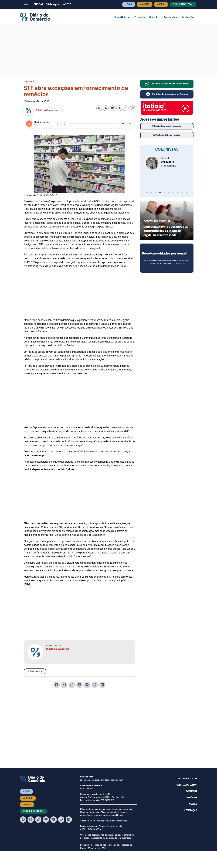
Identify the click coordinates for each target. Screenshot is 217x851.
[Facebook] (56, 685)
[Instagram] (64, 685)
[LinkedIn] (102, 685)
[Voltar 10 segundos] (57, 123)
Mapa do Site (94, 848)
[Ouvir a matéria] (29, 123)
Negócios (154, 17)
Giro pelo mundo (169, 158)
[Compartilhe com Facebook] (99, 108)
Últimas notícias (187, 778)
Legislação (188, 17)
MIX (104, 848)
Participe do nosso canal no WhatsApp (170, 83)
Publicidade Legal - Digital (168, 135)
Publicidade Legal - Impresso (168, 126)
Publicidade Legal (183, 4)
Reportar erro (36, 671)
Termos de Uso (99, 845)
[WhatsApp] (95, 685)
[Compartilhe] (132, 108)
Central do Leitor (186, 785)
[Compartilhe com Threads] (112, 108)
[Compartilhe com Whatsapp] (126, 108)
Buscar (39, 4)
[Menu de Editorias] (25, 4)
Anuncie (144, 4)
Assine (161, 4)
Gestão (193, 804)
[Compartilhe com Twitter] (105, 108)
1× (123, 123)
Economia (139, 17)
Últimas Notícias (121, 17)
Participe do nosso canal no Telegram (170, 94)
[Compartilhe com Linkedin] (119, 108)
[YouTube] (79, 685)
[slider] (93, 123)
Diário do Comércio (57, 649)
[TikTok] (72, 685)
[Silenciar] (130, 123)
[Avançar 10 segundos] (64, 123)
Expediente (85, 845)
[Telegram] (87, 685)
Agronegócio (171, 17)
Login (129, 4)
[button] (147, 193)
